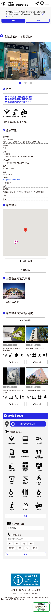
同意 (13, 21)
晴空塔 (35, 548)
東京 (24, 544)
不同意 (38, 21)
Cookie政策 (36, 590)
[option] (25, 61)
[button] (16, 241)
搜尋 (25, 516)
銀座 (19, 548)
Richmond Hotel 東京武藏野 (35, 391)
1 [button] (20, 83)
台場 (27, 548)
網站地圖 (27, 594)
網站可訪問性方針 (24, 590)
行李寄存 (11, 548)
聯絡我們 (35, 594)
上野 (16, 544)
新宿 (31, 544)
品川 (9, 544)
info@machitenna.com (11, 180)
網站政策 (14, 590)
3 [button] (31, 83)
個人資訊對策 (17, 594)
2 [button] (25, 83)
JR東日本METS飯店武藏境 (35, 349)
